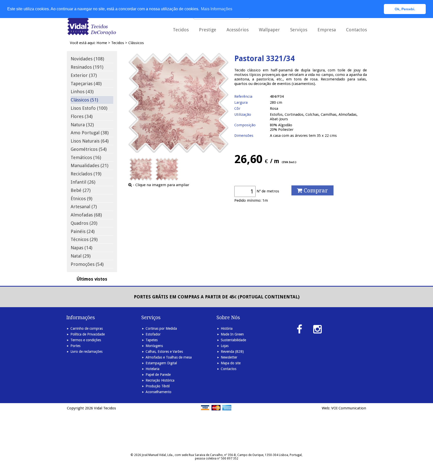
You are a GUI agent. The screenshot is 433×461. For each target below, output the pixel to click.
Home (101, 43)
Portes (75, 346)
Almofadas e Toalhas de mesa (169, 357)
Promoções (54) (87, 264)
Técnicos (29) (84, 239)
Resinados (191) (87, 67)
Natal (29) (80, 256)
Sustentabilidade (233, 340)
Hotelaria (152, 369)
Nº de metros (268, 191)
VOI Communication (348, 408)
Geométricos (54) (88, 149)
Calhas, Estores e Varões (164, 352)
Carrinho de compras (86, 328)
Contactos (356, 29)
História (227, 328)
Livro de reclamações (86, 352)
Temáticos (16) (86, 157)
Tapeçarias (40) (86, 83)
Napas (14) (81, 247)
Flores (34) (81, 116)
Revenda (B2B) (232, 352)
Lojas (225, 346)
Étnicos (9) (81, 198)
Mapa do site (231, 363)
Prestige (207, 29)
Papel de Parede (158, 375)
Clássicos (136, 43)
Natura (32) (82, 124)
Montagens (154, 346)
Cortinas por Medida (161, 328)
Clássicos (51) (84, 99)
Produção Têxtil (158, 386)
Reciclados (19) (86, 173)
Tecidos (117, 43)
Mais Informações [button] (216, 9)
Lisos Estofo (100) (89, 108)
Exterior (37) (84, 75)
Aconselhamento (158, 392)
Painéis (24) (82, 231)
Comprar (315, 190)
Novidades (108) (87, 58)
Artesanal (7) (84, 206)
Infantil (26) (83, 182)
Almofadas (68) (86, 214)
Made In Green (232, 334)
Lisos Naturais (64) (90, 141)
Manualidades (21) (89, 165)
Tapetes (152, 340)
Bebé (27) (80, 190)
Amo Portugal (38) (90, 132)
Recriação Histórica (160, 380)
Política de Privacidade (87, 334)
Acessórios (238, 29)
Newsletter (229, 357)
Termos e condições (85, 340)
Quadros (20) (84, 223)
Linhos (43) (82, 91)
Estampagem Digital (161, 363)
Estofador (153, 334)
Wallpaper (269, 29)
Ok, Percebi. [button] (405, 9)
